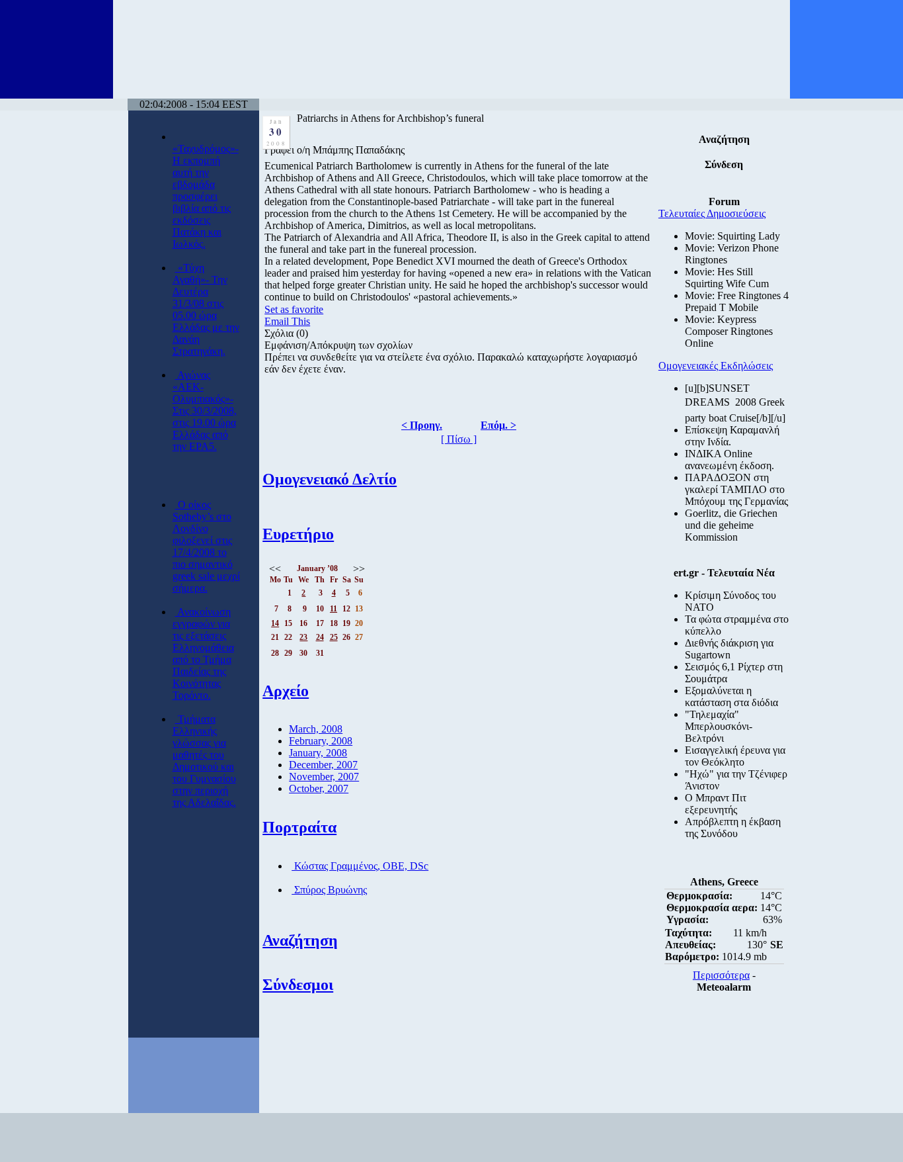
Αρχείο (285, 690)
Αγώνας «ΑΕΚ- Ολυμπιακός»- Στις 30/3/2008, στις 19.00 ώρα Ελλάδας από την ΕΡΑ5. (205, 410)
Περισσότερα (721, 975)
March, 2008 (315, 729)
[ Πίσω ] (459, 439)
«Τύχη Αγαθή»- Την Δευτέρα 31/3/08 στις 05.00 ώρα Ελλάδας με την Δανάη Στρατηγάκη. (206, 309)
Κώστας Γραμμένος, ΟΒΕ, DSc (360, 865)
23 (303, 637)
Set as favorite (293, 309)
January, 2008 (318, 752)
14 (275, 623)
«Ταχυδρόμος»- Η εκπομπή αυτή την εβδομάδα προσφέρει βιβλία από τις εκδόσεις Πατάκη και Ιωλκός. (206, 196)
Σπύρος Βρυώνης (329, 889)
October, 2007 (318, 788)
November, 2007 (324, 776)
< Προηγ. (421, 425)
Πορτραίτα (299, 827)
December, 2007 (323, 764)
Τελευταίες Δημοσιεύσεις (712, 213)
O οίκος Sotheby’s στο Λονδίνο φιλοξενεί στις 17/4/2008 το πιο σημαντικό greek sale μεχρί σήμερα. (206, 546)
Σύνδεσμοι (297, 984)
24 (320, 637)
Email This (287, 321)
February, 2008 (320, 740)
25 (334, 637)
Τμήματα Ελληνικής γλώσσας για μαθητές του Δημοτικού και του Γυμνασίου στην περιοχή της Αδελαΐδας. (204, 760)
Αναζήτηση (300, 940)
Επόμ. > (498, 425)
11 (333, 608)
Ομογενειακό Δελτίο (329, 479)
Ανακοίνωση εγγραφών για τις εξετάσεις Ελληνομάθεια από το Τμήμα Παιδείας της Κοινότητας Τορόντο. (203, 653)
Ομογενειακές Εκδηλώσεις (715, 365)
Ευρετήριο (298, 534)
